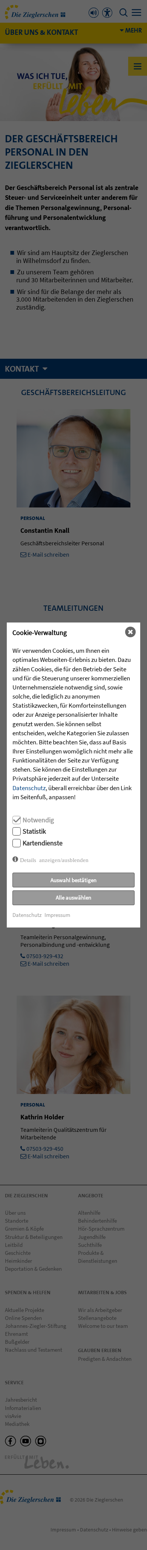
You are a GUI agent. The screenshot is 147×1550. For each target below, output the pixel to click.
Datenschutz (29, 788)
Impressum (57, 914)
